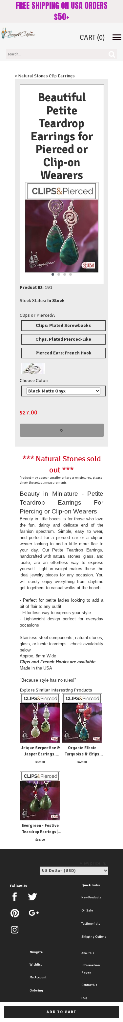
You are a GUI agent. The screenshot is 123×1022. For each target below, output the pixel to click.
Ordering (36, 990)
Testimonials (90, 924)
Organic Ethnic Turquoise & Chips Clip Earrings (82, 754)
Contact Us (89, 985)
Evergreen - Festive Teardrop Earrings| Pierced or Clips (40, 832)
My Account (38, 977)
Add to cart (61, 1012)
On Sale (87, 910)
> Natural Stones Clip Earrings (45, 76)
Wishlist (36, 965)
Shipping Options (93, 937)
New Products (91, 897)
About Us (87, 953)
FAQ (84, 998)
